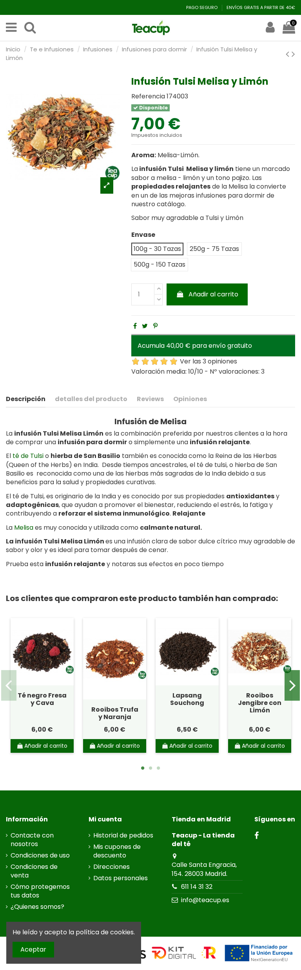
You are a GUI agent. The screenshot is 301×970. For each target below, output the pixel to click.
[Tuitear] (145, 326)
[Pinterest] (155, 326)
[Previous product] (289, 53)
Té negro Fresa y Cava (42, 699)
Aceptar (33, 949)
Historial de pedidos (123, 835)
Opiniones (190, 399)
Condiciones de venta (34, 871)
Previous (8, 685)
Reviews (150, 399)
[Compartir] (135, 326)
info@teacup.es (205, 900)
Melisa (23, 527)
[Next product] (293, 53)
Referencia (148, 96)
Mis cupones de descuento (117, 851)
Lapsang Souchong (187, 699)
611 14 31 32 (196, 886)
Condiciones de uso (40, 855)
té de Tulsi (28, 455)
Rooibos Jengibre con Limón (259, 703)
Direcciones (111, 867)
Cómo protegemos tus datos (40, 891)
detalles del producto (91, 399)
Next (292, 685)
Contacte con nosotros (32, 839)
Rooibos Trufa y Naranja (114, 713)
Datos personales (120, 878)
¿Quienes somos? (37, 907)
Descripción (25, 399)
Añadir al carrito (213, 294)
